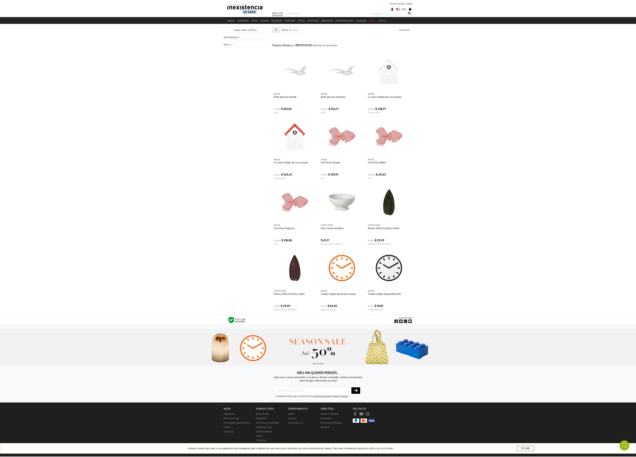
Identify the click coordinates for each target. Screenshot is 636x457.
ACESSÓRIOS (313, 21)
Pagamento (229, 413)
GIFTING (382, 21)
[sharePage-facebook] (396, 321)
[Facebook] (355, 413)
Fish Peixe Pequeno (284, 228)
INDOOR (277, 13)
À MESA (254, 21)
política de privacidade (381, 448)
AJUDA (227, 408)
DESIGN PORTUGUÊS (344, 21)
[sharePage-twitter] (400, 321)
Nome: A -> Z (291, 29)
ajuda (409, 3)
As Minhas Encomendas (267, 422)
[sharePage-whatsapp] (405, 321)
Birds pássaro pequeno (333, 96)
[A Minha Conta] (392, 9)
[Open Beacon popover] (624, 445)
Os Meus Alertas (264, 431)
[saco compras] (410, 9)
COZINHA (264, 21)
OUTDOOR (293, 13)
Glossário (325, 427)
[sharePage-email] (410, 321)
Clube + (227, 427)
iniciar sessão (397, 3)
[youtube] (361, 413)
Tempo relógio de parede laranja (338, 293)
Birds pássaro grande (285, 96)
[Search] (409, 13)
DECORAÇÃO (276, 21)
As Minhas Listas (264, 427)
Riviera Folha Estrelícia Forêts (383, 228)
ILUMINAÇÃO (243, 21)
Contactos (229, 431)
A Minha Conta (265, 408)
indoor (291, 413)
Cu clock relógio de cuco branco (385, 96)
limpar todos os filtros (245, 30)
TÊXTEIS (301, 21)
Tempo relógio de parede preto (384, 293)
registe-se (261, 418)
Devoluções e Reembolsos (237, 422)
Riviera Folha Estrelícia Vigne (289, 293)
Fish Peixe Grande (330, 162)
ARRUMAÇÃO (327, 21)
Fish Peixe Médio (377, 162)
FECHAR (525, 448)
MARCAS (231, 21)
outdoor (292, 418)
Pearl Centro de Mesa (332, 228)
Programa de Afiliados (331, 422)
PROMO (372, 21)
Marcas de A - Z (295, 422)
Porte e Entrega (231, 418)
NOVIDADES (361, 21)
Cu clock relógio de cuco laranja (291, 162)
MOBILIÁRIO (290, 21)
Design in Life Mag (329, 413)
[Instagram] (367, 413)
